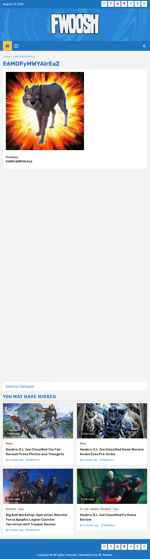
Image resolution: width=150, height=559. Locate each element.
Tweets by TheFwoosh (19, 386)
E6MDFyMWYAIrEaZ (19, 159)
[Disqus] (75, 222)
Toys (21, 509)
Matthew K (34, 460)
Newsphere (86, 555)
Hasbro (94, 509)
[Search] (144, 46)
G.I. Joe (84, 509)
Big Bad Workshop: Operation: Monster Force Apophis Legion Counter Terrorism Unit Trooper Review (37, 519)
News (9, 443)
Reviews (11, 509)
